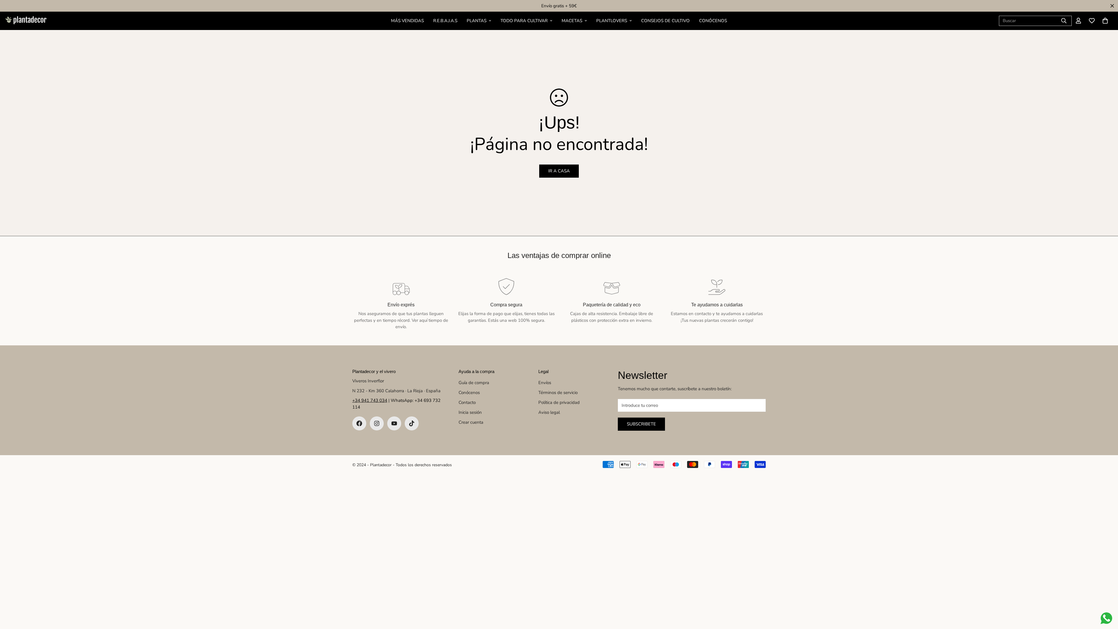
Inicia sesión (470, 412)
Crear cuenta (471, 422)
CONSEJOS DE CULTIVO (665, 21)
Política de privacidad (559, 402)
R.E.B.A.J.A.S (445, 21)
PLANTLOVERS (611, 21)
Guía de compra (474, 383)
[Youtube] (394, 423)
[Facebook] (359, 423)
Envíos (544, 383)
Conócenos (469, 392)
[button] (1105, 20)
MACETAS (572, 21)
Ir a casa (559, 171)
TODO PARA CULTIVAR (524, 21)
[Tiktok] (412, 423)
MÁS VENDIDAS (407, 21)
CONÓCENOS (713, 21)
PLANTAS (477, 21)
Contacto (467, 402)
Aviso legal (549, 412)
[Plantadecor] (25, 20)
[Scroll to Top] (1106, 597)
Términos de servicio (558, 392)
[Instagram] (377, 423)
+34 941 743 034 (369, 400)
